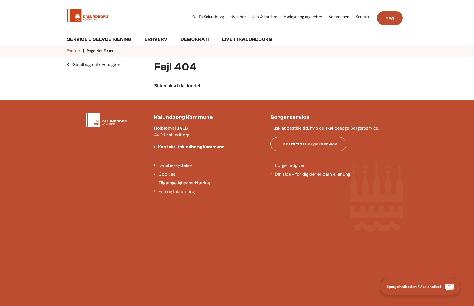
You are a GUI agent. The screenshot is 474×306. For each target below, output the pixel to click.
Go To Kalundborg (208, 17)
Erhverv (156, 39)
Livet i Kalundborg (247, 39)
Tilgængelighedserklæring (184, 183)
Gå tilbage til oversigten (96, 64)
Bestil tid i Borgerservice (310, 144)
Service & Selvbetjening (99, 39)
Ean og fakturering (177, 192)
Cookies (167, 174)
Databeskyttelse (175, 165)
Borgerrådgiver (290, 165)
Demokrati (194, 39)
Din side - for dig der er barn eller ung (312, 174)
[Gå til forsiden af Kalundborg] (128, 16)
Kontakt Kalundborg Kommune (191, 146)
